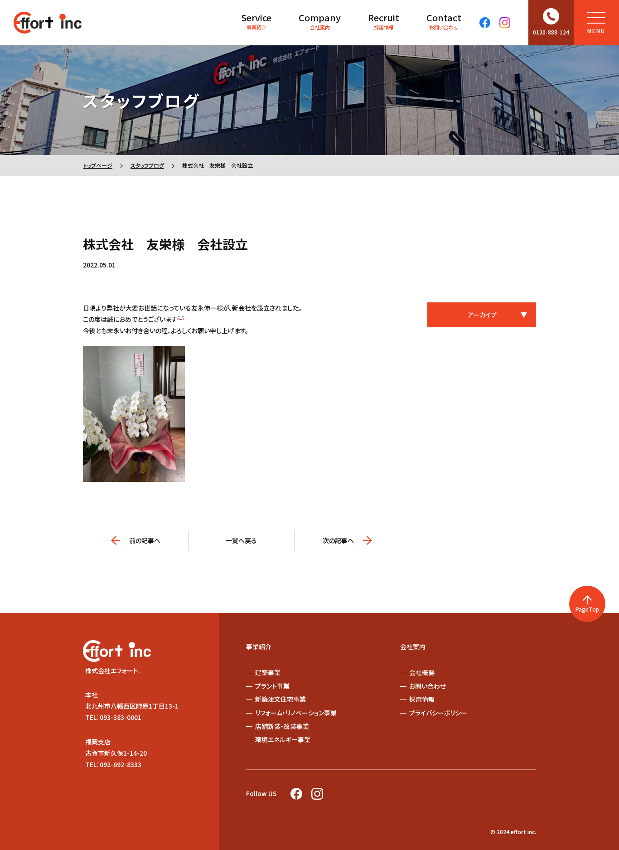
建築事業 (267, 672)
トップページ (97, 165)
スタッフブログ (147, 165)
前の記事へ (144, 540)
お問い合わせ (443, 21)
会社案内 (320, 21)
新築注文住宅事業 (280, 699)
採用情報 (383, 21)
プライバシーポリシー (438, 712)
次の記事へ (338, 540)
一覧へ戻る (241, 540)
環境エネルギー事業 (282, 739)
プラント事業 (272, 685)
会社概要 (422, 672)
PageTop (587, 609)
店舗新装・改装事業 (282, 726)
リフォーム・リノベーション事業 (296, 712)
